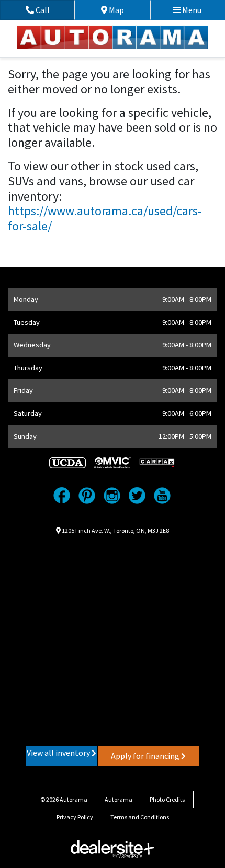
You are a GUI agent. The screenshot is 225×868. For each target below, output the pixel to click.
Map (124, 10)
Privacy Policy (75, 817)
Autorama (118, 799)
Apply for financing (146, 755)
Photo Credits (167, 799)
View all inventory (59, 752)
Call (53, 10)
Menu (191, 10)
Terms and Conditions (139, 817)
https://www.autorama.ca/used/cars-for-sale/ (105, 218)
